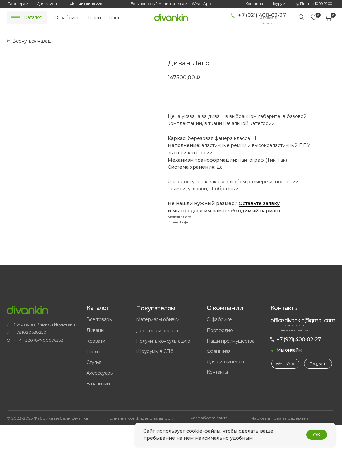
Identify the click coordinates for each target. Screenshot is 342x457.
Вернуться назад (31, 41)
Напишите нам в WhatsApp (185, 3)
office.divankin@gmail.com (302, 320)
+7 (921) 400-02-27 (262, 15)
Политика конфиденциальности (140, 418)
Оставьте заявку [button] (259, 203)
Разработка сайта (209, 417)
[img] (15, 17)
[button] (268, 20)
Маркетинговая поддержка (279, 418)
